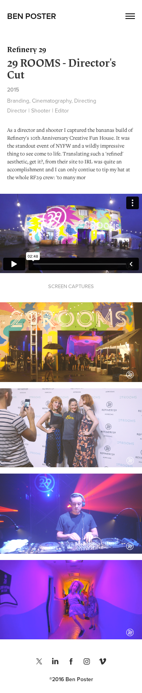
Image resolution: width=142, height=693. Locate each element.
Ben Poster (31, 16)
